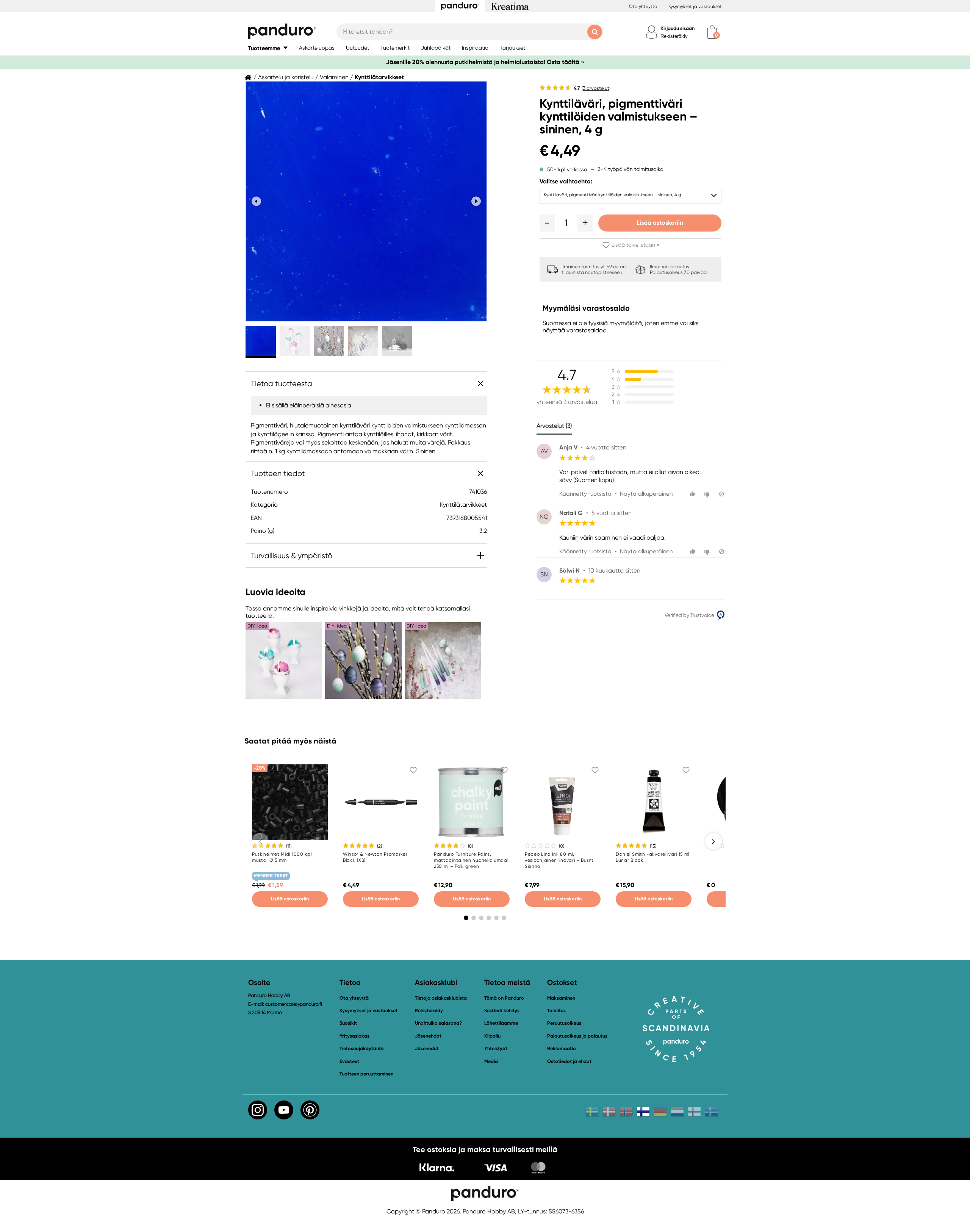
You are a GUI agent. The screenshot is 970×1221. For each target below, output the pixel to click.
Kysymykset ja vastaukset (695, 6)
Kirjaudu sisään (677, 28)
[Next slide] (476, 201)
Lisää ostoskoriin (660, 222)
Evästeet (349, 1061)
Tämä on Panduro (504, 998)
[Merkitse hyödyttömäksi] (708, 494)
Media (491, 1061)
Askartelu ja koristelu (286, 77)
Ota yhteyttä (643, 6)
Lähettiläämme (501, 1023)
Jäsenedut (426, 1048)
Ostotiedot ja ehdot (569, 1061)
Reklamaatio (561, 1048)
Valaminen (334, 77)
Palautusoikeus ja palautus (577, 1036)
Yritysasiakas (354, 1036)
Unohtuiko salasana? (438, 1023)
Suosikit (348, 1023)
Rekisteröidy (674, 36)
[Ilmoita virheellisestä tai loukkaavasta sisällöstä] (721, 494)
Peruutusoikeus (564, 1023)
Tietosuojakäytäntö (362, 1048)
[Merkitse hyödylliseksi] (693, 494)
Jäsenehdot (428, 1036)
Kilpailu (492, 1036)
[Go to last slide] (256, 201)
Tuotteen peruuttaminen (366, 1074)
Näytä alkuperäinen (646, 493)
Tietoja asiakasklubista (441, 998)
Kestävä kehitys (501, 1010)
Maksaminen (561, 998)
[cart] (712, 32)
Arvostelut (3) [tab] (554, 425)
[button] (267, 48)
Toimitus (556, 1010)
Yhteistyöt (495, 1048)
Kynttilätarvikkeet (379, 77)
